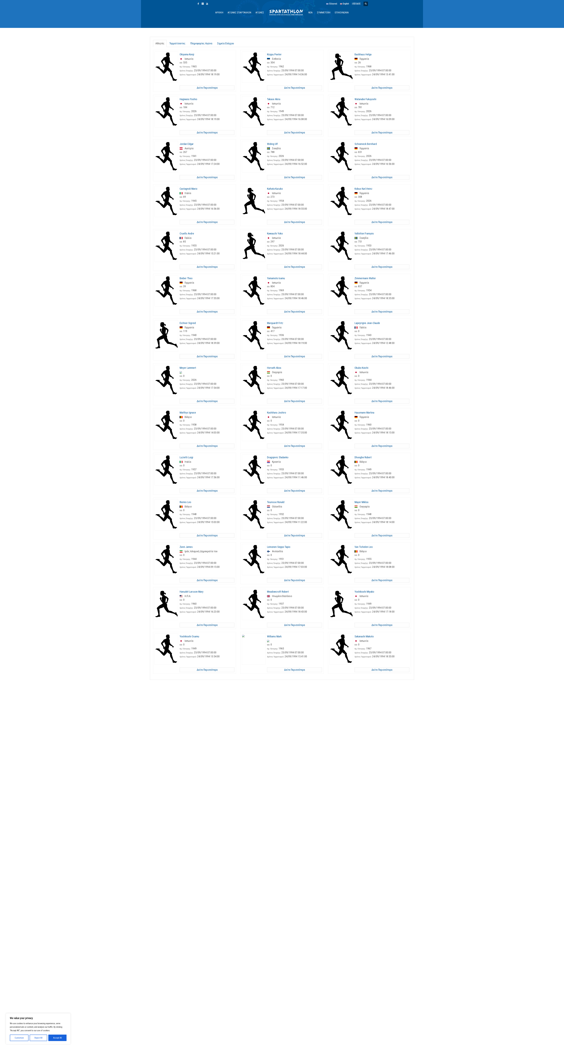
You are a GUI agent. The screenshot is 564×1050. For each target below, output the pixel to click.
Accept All (57, 1038)
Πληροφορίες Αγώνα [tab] (201, 43)
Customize (19, 1038)
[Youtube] (207, 3)
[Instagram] (202, 3)
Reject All (38, 1038)
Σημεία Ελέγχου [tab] (225, 43)
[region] (38, 1028)
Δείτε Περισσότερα (207, 87)
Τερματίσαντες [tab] (177, 43)
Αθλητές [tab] (159, 43)
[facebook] (198, 3)
